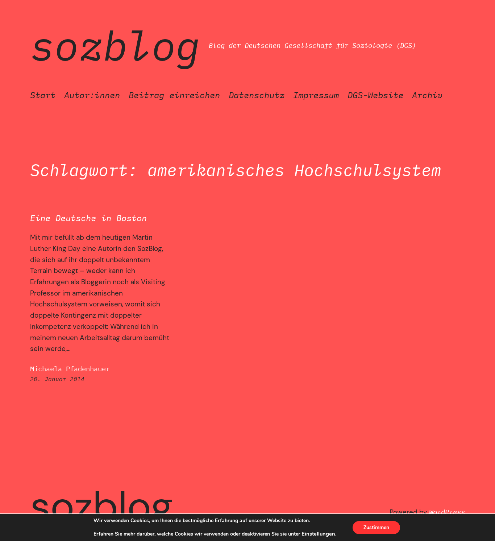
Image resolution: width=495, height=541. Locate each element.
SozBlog (115, 45)
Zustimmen (376, 527)
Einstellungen (318, 533)
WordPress (447, 511)
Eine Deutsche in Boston (88, 218)
